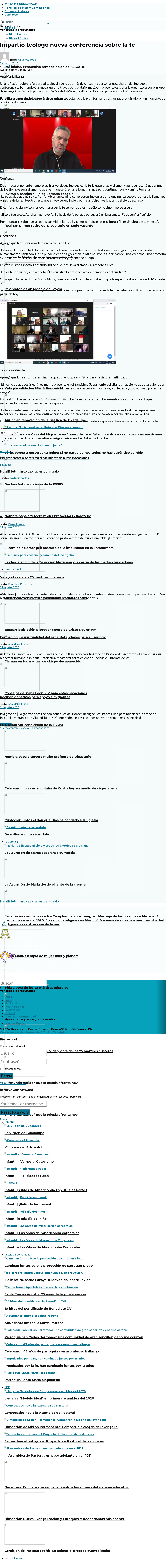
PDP (7, 1387)
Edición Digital (13, 1558)
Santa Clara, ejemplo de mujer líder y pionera (41, 956)
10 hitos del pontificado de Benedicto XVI (38, 1308)
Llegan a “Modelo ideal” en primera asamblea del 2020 (49, 1398)
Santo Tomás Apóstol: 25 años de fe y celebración (45, 1294)
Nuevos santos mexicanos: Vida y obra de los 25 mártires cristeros (59, 1051)
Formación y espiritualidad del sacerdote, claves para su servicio (53, 637)
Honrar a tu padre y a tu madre (30, 1019)
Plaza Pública (18, 38)
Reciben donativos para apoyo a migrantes (35, 697)
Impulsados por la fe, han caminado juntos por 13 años (49, 1366)
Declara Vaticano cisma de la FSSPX (34, 725)
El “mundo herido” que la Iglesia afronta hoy (41, 1083)
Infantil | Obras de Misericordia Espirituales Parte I (46, 1190)
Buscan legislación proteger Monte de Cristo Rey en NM (51, 630)
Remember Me (12, 1068)
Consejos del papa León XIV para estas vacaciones (46, 693)
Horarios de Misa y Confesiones (27, 7)
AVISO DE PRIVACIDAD (21, 4)
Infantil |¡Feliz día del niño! (26, 1219)
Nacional (11, 1003)
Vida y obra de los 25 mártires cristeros (36, 988)
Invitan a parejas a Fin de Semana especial (39, 194)
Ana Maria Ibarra (18, 643)
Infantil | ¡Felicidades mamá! (28, 1204)
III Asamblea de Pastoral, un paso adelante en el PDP (48, 1455)
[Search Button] (48, 23)
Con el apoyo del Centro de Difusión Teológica (27, 971)
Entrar (4, 1119)
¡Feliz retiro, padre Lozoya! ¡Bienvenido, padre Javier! (48, 1280)
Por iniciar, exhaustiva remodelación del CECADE (45, 67)
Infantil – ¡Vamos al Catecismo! (29, 1161)
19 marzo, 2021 (9, 63)
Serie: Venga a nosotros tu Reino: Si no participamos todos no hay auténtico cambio (74, 452)
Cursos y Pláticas (17, 11)
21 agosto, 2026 (9, 527)
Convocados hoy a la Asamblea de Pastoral (40, 1413)
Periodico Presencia (20, 584)
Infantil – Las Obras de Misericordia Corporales (42, 1247)
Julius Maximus (27, 59)
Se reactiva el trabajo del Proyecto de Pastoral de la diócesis (54, 1441)
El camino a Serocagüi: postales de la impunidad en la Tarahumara (59, 548)
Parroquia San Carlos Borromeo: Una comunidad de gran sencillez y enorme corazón (74, 1337)
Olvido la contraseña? (13, 1083)
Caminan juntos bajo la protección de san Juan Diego (49, 1266)
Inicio (8, 22)
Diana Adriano (16, 524)
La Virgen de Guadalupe (24, 1133)
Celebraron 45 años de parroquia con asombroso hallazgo (52, 1351)
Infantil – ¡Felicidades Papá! (27, 1176)
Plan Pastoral (18, 34)
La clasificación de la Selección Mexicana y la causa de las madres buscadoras (69, 562)
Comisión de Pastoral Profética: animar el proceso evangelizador (57, 1551)
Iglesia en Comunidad (17, 1254)
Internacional (14, 1006)
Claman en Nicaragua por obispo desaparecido (43, 661)
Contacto (11, 14)
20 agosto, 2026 (9, 707)
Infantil (9, 1121)
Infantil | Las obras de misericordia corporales (42, 1233)
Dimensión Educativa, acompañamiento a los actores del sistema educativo (67, 1487)
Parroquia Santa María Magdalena (32, 1380)
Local (7, 66)
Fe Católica (12, 1010)
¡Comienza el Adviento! (23, 1147)
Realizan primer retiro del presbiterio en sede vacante (49, 225)
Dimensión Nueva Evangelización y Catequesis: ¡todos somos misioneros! (65, 1519)
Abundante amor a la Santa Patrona (34, 1323)
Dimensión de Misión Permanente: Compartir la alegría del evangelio (61, 1427)
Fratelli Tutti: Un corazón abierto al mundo (29, 901)
